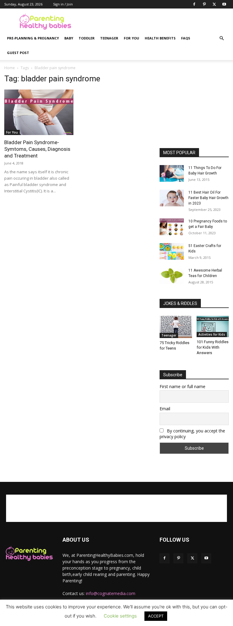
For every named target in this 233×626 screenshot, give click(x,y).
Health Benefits (160, 38)
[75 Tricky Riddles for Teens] (176, 327)
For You (131, 38)
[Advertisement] (157, 22)
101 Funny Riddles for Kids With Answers (212, 347)
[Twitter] (214, 4)
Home (9, 67)
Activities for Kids (211, 334)
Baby (68, 38)
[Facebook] (194, 4)
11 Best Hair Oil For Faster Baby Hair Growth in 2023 (208, 197)
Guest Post (18, 52)
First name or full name (182, 386)
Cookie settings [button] (120, 616)
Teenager (109, 38)
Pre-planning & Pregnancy (33, 38)
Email (165, 408)
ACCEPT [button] (156, 616)
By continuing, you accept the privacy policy (192, 433)
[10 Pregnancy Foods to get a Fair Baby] (172, 226)
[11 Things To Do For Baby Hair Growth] (172, 173)
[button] (221, 38)
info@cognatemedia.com (110, 593)
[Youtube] (224, 4)
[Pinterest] (204, 4)
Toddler (87, 38)
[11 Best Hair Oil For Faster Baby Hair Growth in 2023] (172, 198)
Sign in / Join (63, 4)
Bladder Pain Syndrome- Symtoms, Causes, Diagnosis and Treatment (37, 149)
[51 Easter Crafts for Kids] (172, 251)
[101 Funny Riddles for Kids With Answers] (213, 326)
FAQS (185, 38)
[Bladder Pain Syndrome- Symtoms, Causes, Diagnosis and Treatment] (38, 112)
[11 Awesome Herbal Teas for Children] (172, 276)
